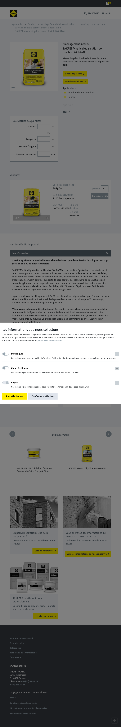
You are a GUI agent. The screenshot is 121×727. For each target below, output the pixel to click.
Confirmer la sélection (43, 396)
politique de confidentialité (49, 340)
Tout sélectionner (14, 396)
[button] (65, 356)
